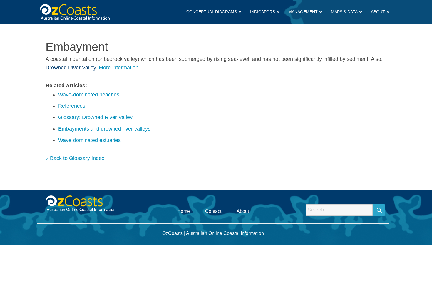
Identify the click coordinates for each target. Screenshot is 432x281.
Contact (213, 211)
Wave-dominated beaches (88, 95)
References (71, 106)
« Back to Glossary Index (75, 158)
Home (183, 211)
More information (118, 68)
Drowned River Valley (71, 68)
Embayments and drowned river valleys (104, 129)
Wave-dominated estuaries (89, 140)
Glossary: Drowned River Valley (95, 117)
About (243, 211)
